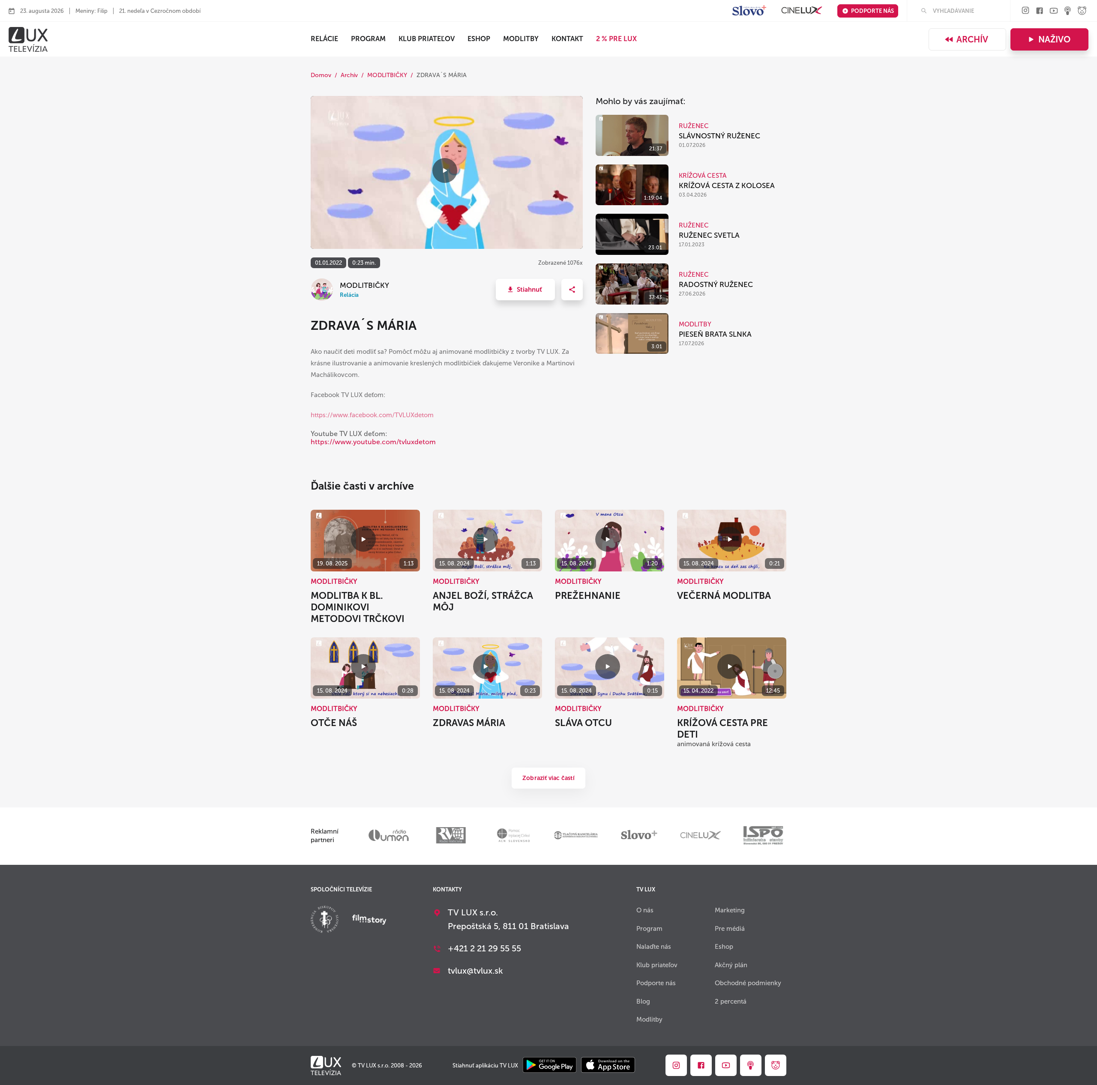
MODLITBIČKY (387, 75)
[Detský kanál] (1082, 11)
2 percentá (730, 1001)
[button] (525, 289)
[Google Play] (549, 1065)
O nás (644, 910)
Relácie (324, 39)
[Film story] (369, 921)
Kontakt (567, 39)
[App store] (608, 1065)
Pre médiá (730, 929)
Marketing (730, 910)
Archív (972, 39)
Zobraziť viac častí (548, 778)
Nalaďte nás (653, 946)
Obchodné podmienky (748, 983)
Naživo (1054, 39)
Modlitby (521, 39)
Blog (643, 1001)
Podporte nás (872, 11)
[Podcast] (1067, 11)
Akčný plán (731, 965)
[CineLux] (801, 11)
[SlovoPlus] (749, 11)
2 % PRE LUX (616, 39)
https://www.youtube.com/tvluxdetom (373, 442)
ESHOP (479, 39)
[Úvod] (28, 39)
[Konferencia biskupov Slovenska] (325, 920)
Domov (321, 75)
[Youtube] (1053, 11)
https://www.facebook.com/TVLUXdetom (372, 415)
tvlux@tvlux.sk (475, 970)
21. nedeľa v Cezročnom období (160, 11)
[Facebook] (1039, 11)
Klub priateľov (427, 39)
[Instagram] (1025, 11)
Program (368, 39)
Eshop (724, 946)
